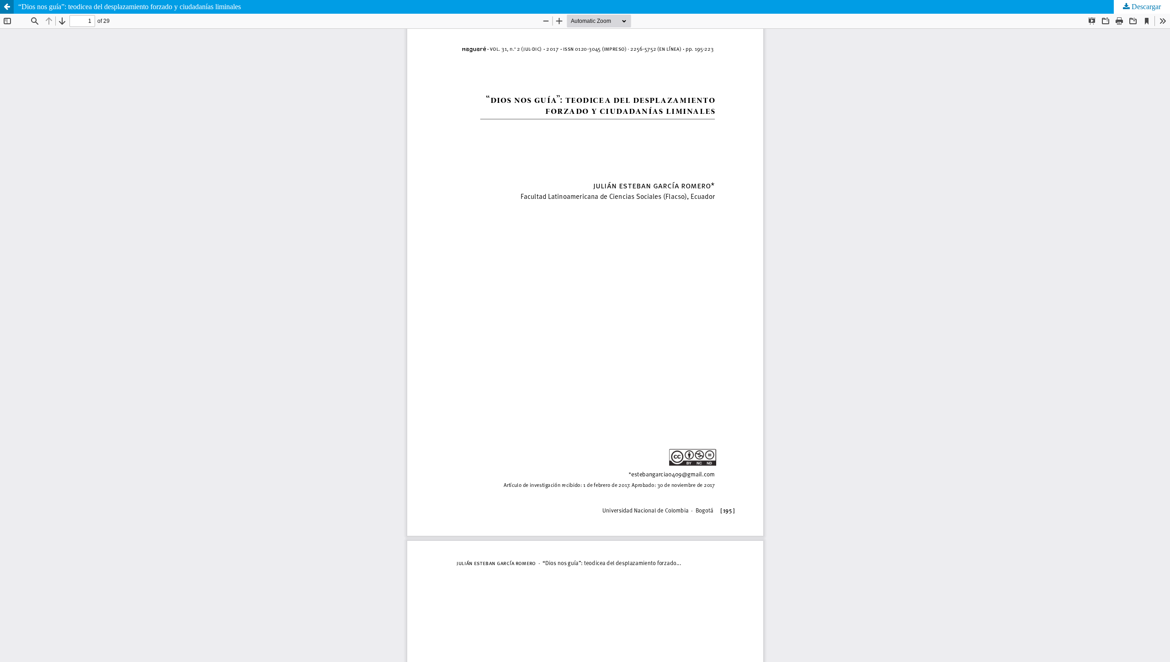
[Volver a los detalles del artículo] (7, 7)
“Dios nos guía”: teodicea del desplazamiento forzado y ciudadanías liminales (129, 7)
